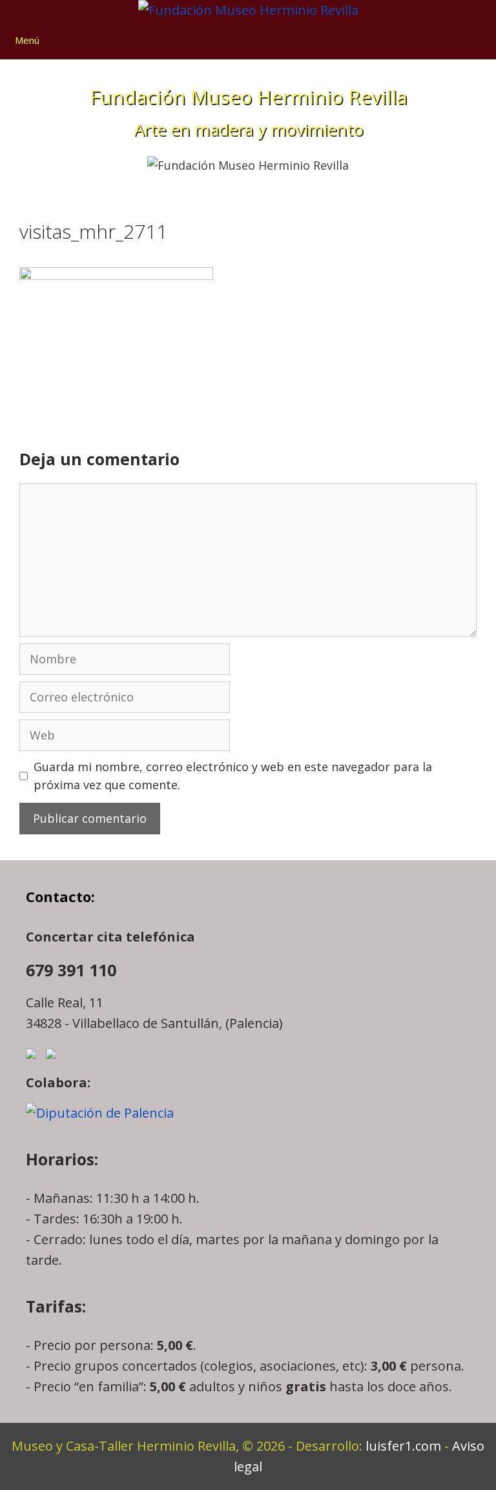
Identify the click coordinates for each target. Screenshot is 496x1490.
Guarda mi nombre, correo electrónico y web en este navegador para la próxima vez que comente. (233, 776)
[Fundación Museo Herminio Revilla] (248, 10)
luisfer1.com (403, 1446)
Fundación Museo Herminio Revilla (248, 96)
